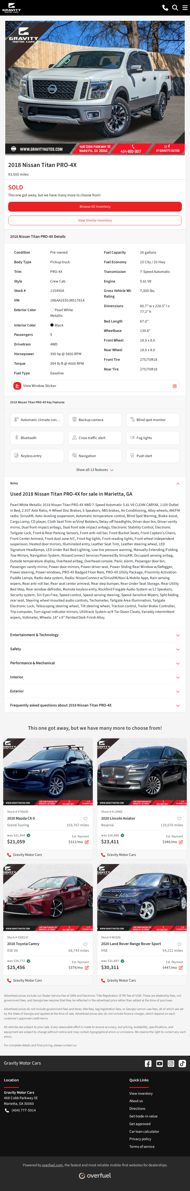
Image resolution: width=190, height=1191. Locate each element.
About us (136, 1101)
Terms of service (142, 1146)
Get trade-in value (143, 1116)
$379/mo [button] (79, 965)
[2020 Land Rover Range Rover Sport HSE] (142, 897)
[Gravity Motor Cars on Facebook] (146, 1063)
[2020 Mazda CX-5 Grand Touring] (48, 772)
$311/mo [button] (79, 839)
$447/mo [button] (173, 965)
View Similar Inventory (95, 220)
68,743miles (79, 950)
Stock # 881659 (110, 937)
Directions (137, 1108)
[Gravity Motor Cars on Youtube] (157, 1063)
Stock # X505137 (17, 937)
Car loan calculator (144, 1131)
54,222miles (173, 950)
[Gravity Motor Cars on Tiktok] (180, 1063)
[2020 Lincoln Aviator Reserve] (142, 772)
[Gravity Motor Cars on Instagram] (169, 1063)
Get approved (139, 1124)
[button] (165, 8)
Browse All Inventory (95, 206)
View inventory (141, 1093)
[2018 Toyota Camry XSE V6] (48, 897)
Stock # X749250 (17, 811)
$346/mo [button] (173, 839)
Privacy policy (140, 1139)
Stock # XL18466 (111, 811)
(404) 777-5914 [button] (24, 1110)
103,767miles (78, 825)
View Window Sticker (39, 385)
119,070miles (172, 825)
